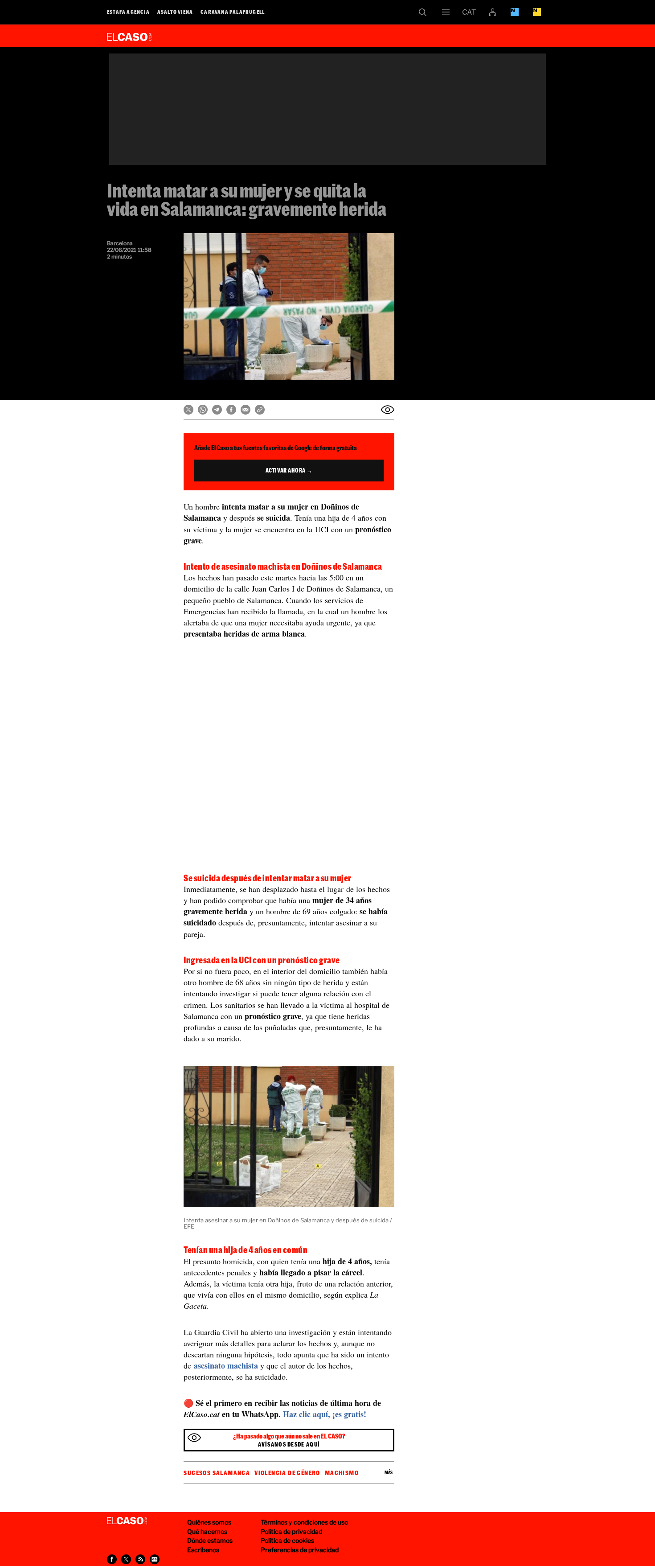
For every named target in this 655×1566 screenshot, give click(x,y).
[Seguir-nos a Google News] (155, 1559)
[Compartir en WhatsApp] (203, 410)
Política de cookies (287, 1540)
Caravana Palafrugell (233, 11)
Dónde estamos (210, 1540)
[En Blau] (515, 12)
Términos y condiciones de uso (304, 1522)
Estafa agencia (128, 11)
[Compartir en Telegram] (217, 410)
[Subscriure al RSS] (140, 1559)
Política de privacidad (291, 1531)
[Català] (469, 12)
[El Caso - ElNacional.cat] (127, 1521)
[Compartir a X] (126, 1559)
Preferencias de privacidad (300, 1550)
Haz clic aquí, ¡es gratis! (324, 1414)
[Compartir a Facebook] (112, 1559)
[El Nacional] (537, 12)
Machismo (342, 1472)
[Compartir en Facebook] (231, 410)
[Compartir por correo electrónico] (245, 410)
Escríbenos (203, 1550)
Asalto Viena (175, 11)
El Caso (129, 35)
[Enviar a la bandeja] (387, 410)
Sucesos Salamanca (217, 1472)
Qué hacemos (207, 1531)
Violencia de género (287, 1472)
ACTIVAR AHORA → (289, 470)
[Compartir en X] (188, 410)
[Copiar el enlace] (260, 410)
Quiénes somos (209, 1522)
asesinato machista (224, 1365)
